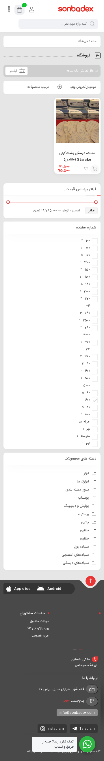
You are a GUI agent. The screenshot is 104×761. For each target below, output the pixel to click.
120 (88, 255)
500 (87, 378)
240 (87, 313)
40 (88, 364)
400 (87, 371)
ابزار (86, 473)
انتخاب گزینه (94, 168)
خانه (93, 41)
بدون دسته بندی (77, 490)
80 (88, 407)
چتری (85, 522)
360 (87, 356)
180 (87, 284)
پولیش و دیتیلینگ (76, 506)
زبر (88, 429)
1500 (86, 277)
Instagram (55, 728)
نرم (88, 443)
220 (87, 298)
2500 (86, 320)
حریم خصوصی (40, 636)
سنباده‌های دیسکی (76, 563)
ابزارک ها (83, 481)
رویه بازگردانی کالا (38, 628)
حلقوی (84, 530)
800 (87, 414)
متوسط (85, 436)
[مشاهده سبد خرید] (19, 10)
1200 (87, 262)
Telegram (87, 728)
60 (88, 393)
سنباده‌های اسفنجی (75, 555)
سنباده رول (81, 547)
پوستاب (83, 498)
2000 (87, 291)
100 (88, 241)
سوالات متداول (39, 621)
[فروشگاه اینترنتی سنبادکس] (76, 9)
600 (87, 400)
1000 (87, 248)
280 (87, 327)
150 (87, 269)
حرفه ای (84, 422)
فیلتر (91, 210)
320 (87, 342)
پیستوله (83, 514)
